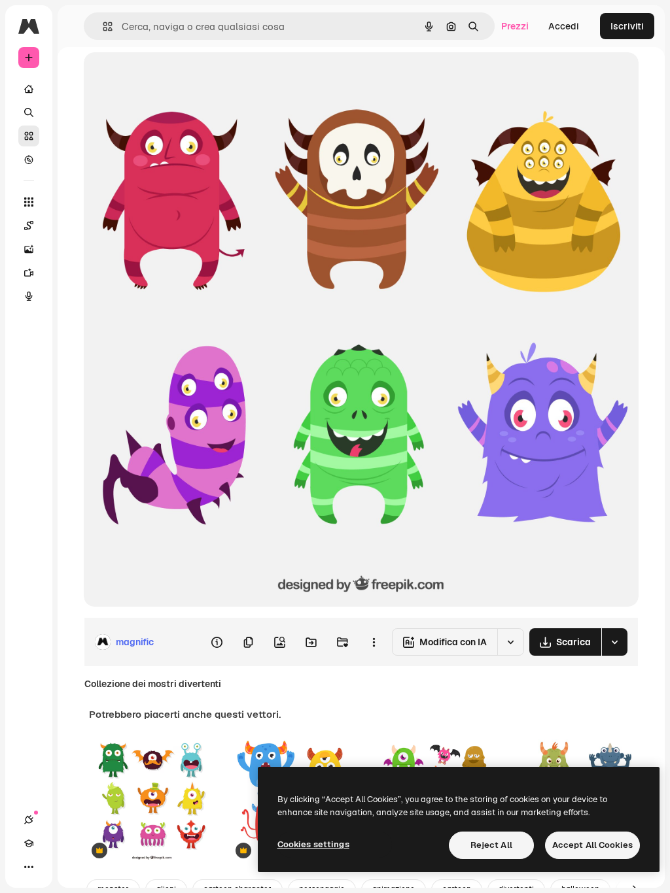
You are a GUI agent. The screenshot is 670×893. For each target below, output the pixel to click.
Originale (170, 77)
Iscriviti (627, 26)
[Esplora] (28, 159)
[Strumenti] (28, 202)
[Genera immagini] (28, 249)
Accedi (563, 26)
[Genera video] (28, 272)
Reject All (491, 845)
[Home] (28, 88)
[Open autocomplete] (102, 26)
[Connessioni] (28, 819)
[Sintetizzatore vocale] (28, 296)
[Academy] (28, 843)
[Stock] (28, 136)
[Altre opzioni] (374, 642)
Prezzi (515, 26)
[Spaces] (28, 225)
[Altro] (28, 866)
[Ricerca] (28, 112)
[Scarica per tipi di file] (614, 642)
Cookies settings (313, 844)
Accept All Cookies (592, 845)
